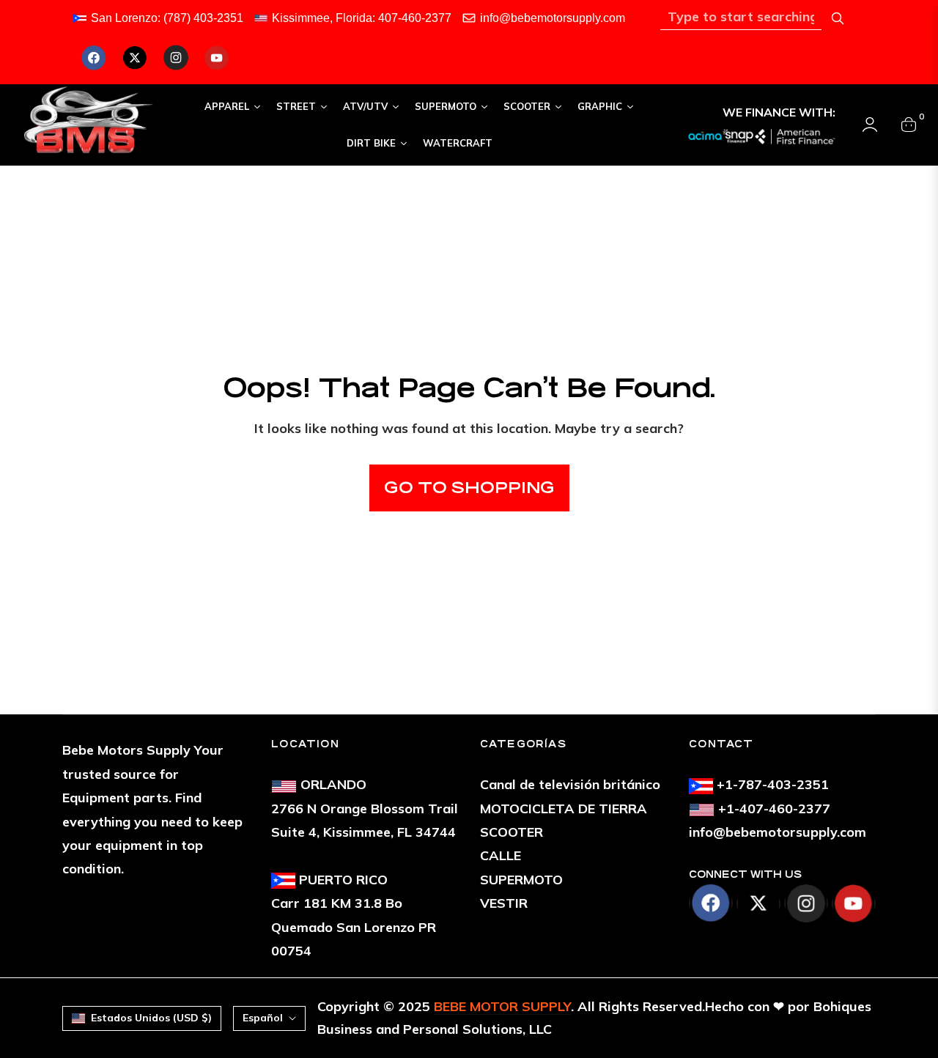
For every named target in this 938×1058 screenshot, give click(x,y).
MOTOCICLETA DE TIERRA (563, 808)
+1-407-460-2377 (774, 808)
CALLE (500, 855)
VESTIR (504, 903)
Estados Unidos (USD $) (151, 1017)
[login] (870, 124)
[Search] (837, 18)
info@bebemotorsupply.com (552, 18)
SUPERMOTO (521, 879)
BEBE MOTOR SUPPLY (502, 1006)
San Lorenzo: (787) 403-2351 (167, 18)
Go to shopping (469, 487)
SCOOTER (511, 832)
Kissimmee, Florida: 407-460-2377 (361, 18)
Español (263, 1017)
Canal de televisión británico (570, 784)
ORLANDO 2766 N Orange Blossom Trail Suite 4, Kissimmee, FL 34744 (364, 808)
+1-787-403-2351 (773, 784)
